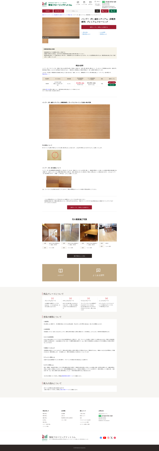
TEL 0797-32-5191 (105, 3)
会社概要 (63, 413)
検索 (97, 11)
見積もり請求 (112, 84)
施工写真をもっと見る (79, 256)
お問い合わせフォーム (103, 413)
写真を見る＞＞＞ (46, 74)
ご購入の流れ (85, 32)
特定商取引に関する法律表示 (67, 417)
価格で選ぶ (45, 417)
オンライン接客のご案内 (85, 424)
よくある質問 (102, 32)
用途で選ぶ (45, 422)
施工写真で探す (58, 11)
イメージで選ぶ (46, 426)
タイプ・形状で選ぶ (47, 424)
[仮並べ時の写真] (45, 41)
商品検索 (48, 11)
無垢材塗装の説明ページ (67, 376)
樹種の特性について (86, 34)
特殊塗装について (103, 34)
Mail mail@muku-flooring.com (108, 6)
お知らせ (63, 415)
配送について (82, 415)
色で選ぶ (44, 420)
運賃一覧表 (48, 89)
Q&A (81, 417)
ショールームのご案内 (84, 422)
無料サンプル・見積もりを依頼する (99, 27)
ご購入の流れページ (64, 389)
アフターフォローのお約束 (85, 420)
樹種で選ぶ (45, 415)
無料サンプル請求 (112, 82)
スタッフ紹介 (64, 420)
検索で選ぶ (45, 413)
